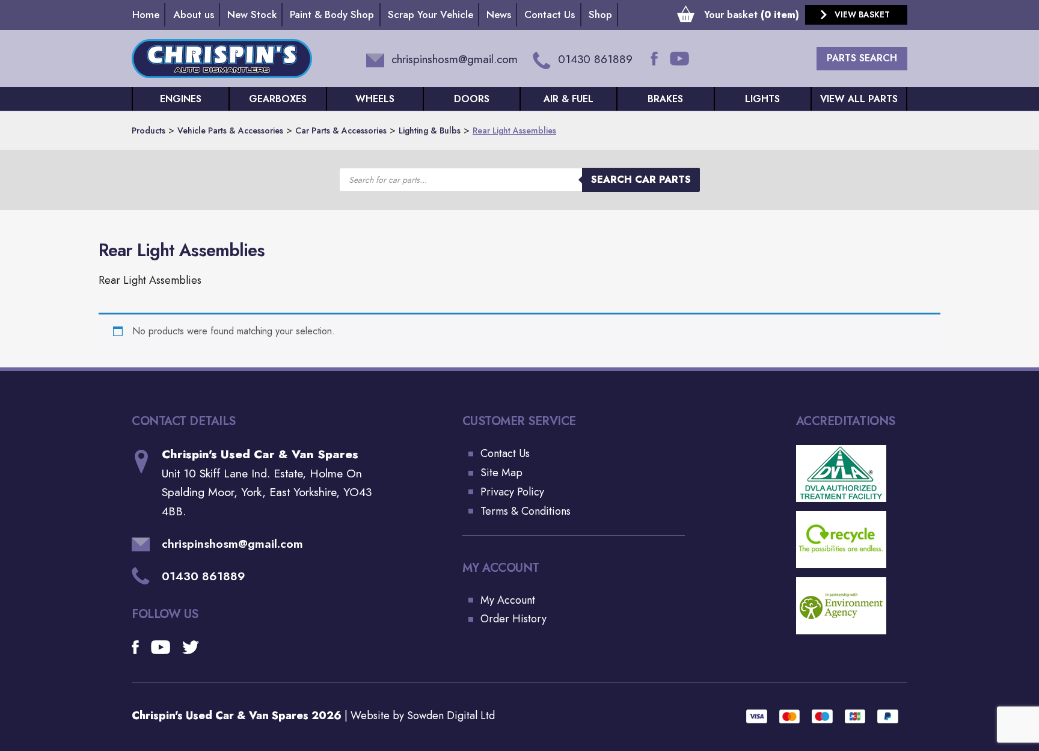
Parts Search (862, 58)
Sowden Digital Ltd (451, 715)
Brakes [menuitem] (665, 99)
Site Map (501, 472)
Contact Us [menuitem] (549, 14)
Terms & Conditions (525, 511)
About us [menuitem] (193, 14)
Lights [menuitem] (762, 99)
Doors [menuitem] (471, 99)
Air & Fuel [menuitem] (568, 99)
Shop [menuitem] (600, 14)
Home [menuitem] (145, 14)
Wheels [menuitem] (374, 99)
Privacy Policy (512, 492)
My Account (507, 600)
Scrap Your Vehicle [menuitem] (430, 14)
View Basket (862, 14)
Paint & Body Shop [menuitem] (332, 14)
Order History (513, 619)
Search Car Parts (641, 179)
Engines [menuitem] (180, 99)
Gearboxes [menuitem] (278, 99)
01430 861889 (203, 576)
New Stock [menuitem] (252, 14)
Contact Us (505, 453)
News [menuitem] (498, 14)
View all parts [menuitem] (859, 99)
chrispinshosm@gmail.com (232, 544)
